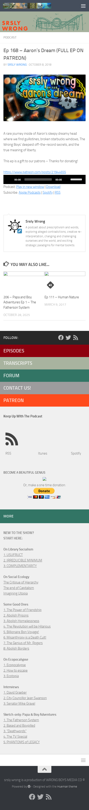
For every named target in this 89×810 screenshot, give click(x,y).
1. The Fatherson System (21, 720)
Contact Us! (17, 388)
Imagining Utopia (15, 593)
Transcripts (17, 363)
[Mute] (67, 179)
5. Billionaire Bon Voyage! (21, 632)
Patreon (13, 400)
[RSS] (75, 337)
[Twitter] (68, 337)
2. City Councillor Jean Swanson (25, 698)
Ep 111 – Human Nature (61, 297)
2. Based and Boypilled (19, 725)
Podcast (9, 37)
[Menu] (83, 5)
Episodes (13, 351)
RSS (57, 192)
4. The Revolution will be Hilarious (27, 626)
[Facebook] (61, 337)
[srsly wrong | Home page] (35, 5)
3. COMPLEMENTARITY (20, 566)
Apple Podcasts (30, 192)
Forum (11, 375)
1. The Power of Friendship (22, 610)
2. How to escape (15, 670)
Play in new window (30, 187)
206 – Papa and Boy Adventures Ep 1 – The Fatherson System (19, 302)
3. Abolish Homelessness (21, 621)
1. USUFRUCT (13, 555)
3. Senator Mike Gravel (19, 703)
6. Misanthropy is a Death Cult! (24, 637)
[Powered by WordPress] (29, 786)
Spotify (48, 192)
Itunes (42, 453)
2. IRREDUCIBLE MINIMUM (22, 560)
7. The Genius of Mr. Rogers (23, 643)
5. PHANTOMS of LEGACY (21, 742)
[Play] (9, 179)
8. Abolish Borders (16, 648)
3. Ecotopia (11, 676)
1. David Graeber (15, 692)
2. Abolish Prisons (16, 615)
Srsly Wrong (17, 64)
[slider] (77, 179)
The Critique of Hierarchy (20, 582)
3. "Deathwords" (14, 731)
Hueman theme (67, 786)
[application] (44, 179)
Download (53, 187)
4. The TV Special (15, 737)
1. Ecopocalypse (14, 665)
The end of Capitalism (18, 588)
